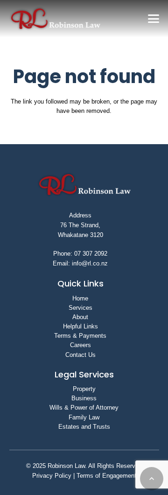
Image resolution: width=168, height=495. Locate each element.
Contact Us (80, 354)
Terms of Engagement (105, 475)
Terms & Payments (80, 335)
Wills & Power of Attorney (84, 407)
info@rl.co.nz (90, 263)
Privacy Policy (51, 475)
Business (84, 398)
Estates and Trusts (84, 426)
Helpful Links (80, 326)
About (80, 317)
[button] (153, 18)
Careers (80, 345)
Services (80, 307)
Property (84, 388)
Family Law (84, 417)
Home (80, 298)
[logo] (55, 19)
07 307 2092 (90, 253)
